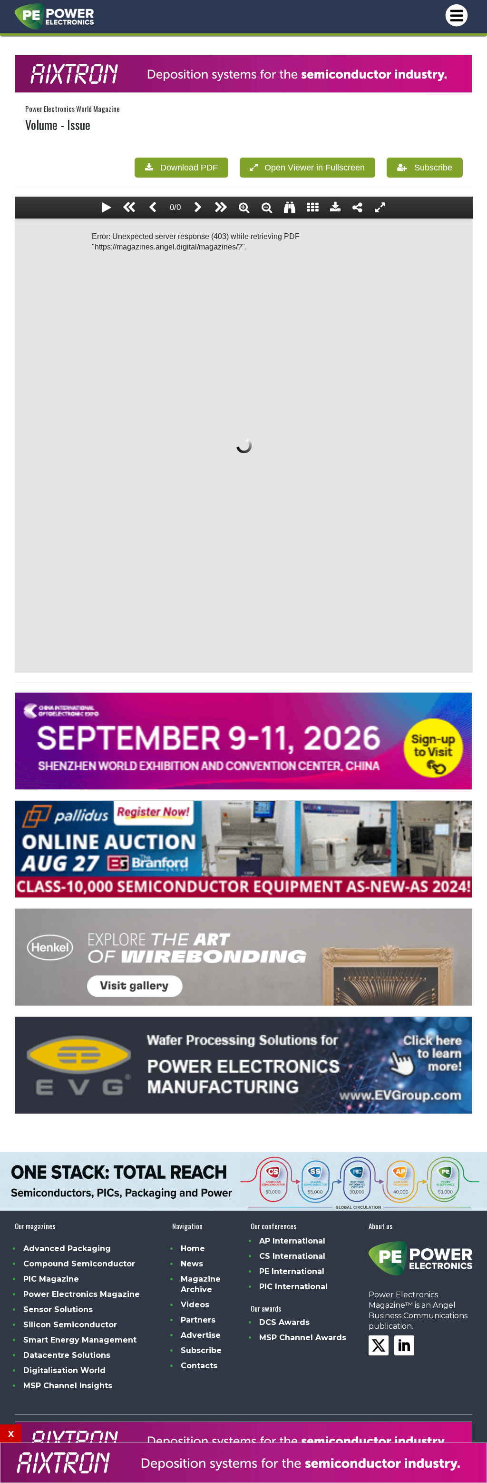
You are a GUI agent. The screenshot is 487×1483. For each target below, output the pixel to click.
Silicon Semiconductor (70, 1324)
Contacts (199, 1365)
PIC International (293, 1286)
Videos (195, 1304)
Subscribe (429, 167)
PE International (291, 1271)
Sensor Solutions (58, 1309)
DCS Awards (284, 1322)
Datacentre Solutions (66, 1355)
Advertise (201, 1335)
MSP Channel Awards (302, 1337)
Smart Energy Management (79, 1339)
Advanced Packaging (67, 1248)
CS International (292, 1256)
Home (193, 1248)
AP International (292, 1240)
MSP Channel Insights (67, 1385)
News (192, 1263)
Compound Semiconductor (79, 1263)
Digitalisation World (64, 1370)
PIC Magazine (51, 1279)
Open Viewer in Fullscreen (311, 167)
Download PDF (185, 167)
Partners (198, 1319)
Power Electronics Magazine (81, 1294)
